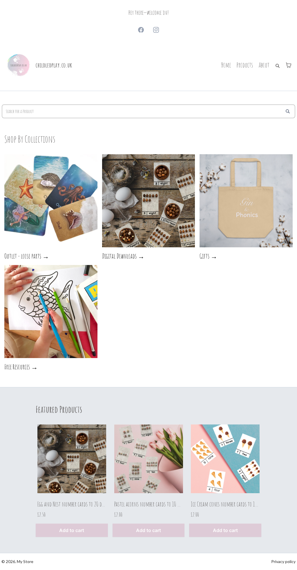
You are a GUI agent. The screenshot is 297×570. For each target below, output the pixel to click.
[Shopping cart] (288, 65)
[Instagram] (156, 29)
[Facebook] (140, 29)
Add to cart (71, 530)
